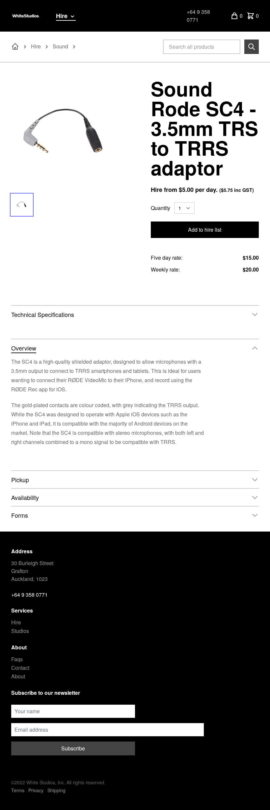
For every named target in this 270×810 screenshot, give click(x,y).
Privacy (35, 790)
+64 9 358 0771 (198, 15)
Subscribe (73, 748)
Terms (17, 790)
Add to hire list (204, 229)
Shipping (56, 790)
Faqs (17, 659)
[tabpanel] (65, 132)
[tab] (21, 204)
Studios (20, 631)
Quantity (160, 208)
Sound (60, 46)
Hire (62, 16)
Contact (20, 667)
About (18, 676)
